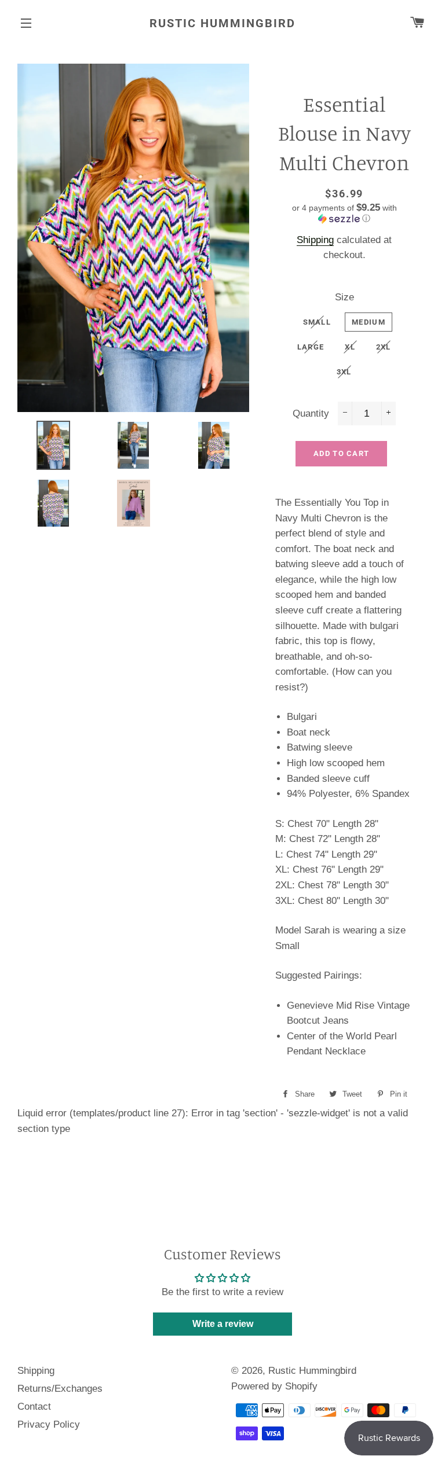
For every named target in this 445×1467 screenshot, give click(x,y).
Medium (368, 322)
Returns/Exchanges (60, 1388)
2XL (383, 347)
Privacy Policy (48, 1424)
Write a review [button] (222, 1324)
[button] (344, 213)
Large (310, 347)
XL (350, 347)
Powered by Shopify (274, 1386)
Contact (34, 1406)
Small (317, 322)
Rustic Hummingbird (222, 23)
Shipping (315, 239)
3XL (344, 371)
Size (344, 297)
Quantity (311, 413)
